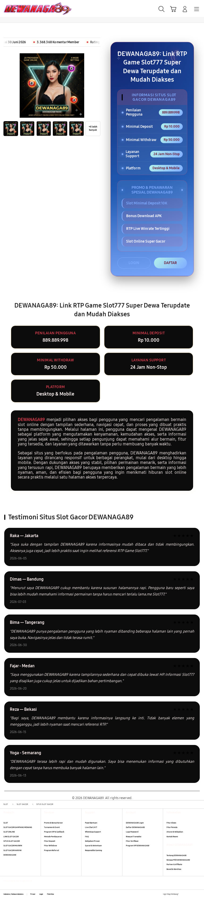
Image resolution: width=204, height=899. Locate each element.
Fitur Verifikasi (132, 841)
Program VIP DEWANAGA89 (137, 845)
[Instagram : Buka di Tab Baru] (193, 894)
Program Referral (51, 850)
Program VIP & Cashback (54, 832)
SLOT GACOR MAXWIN (12, 845)
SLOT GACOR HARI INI (12, 850)
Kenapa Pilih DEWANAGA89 (178, 860)
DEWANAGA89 (31, 419)
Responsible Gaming (93, 850)
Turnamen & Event (52, 827)
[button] (173, 9)
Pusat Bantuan (91, 823)
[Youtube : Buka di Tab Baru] (199, 894)
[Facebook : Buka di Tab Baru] (182, 894)
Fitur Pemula (172, 827)
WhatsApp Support (93, 832)
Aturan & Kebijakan (175, 832)
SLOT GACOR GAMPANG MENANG (17, 827)
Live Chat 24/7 (91, 827)
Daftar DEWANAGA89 (135, 827)
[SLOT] (16, 8)
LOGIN (134, 263)
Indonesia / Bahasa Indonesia (13, 894)
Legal (41, 894)
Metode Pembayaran (53, 836)
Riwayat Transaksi (133, 836)
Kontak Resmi (172, 836)
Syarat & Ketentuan (93, 845)
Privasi (32, 894)
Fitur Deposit (49, 841)
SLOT (5, 823)
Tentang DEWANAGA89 (176, 855)
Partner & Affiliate (174, 864)
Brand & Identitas (174, 869)
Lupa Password (132, 832)
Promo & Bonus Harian (53, 823)
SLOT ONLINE (9, 832)
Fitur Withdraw (50, 845)
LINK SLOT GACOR (11, 836)
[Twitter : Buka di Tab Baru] (188, 894)
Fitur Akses (171, 823)
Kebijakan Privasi (92, 841)
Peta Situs (50, 894)
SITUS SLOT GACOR (11, 841)
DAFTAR (170, 263)
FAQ (87, 836)
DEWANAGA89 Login (135, 823)
